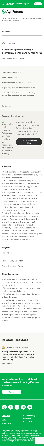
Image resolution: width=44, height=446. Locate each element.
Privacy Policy (7, 423)
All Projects (11, 18)
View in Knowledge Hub (29, 142)
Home (4, 18)
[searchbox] (22, 4)
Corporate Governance (31, 422)
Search (37, 4)
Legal (4, 419)
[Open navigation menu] (40, 12)
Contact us (6, 416)
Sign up (12, 392)
